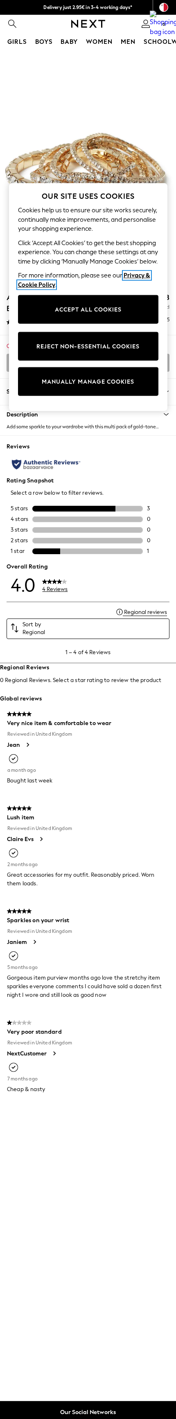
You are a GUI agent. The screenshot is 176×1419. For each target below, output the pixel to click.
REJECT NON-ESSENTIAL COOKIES (88, 346)
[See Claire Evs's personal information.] (41, 839)
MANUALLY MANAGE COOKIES (88, 381)
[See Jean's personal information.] (27, 744)
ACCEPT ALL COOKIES (88, 309)
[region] (88, 297)
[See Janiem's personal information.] (34, 942)
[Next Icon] (88, 24)
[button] (88, 414)
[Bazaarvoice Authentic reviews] (46, 464)
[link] (12, 24)
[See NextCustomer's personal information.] (54, 1053)
